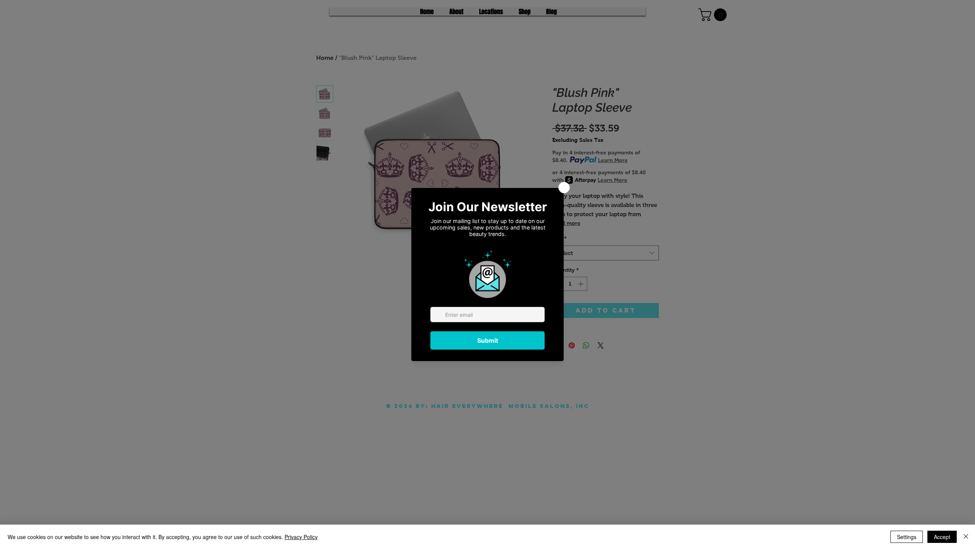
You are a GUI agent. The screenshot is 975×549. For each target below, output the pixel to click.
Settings (906, 537)
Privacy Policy (301, 537)
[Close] (965, 537)
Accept (942, 537)
